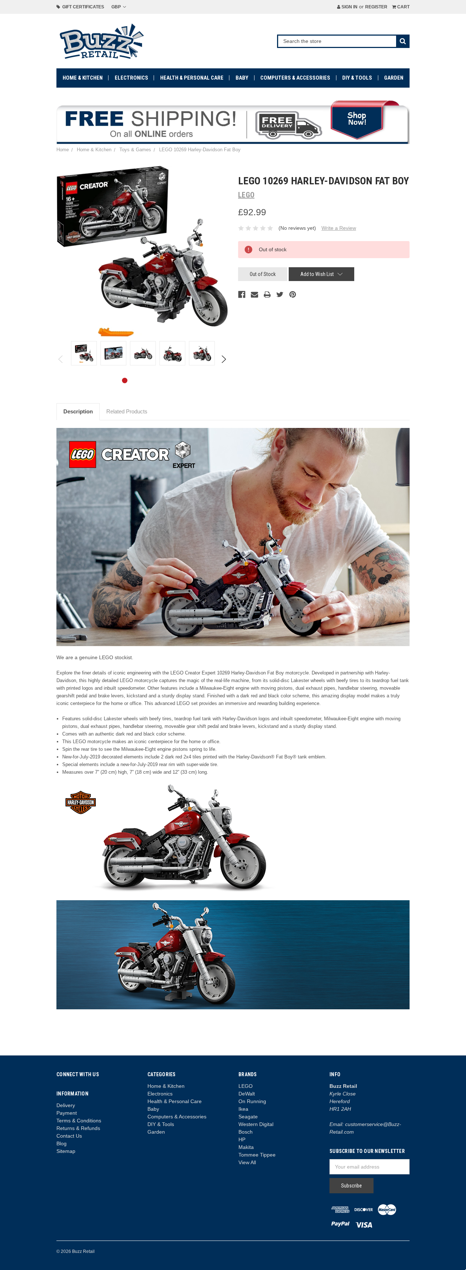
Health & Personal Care (192, 78)
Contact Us (69, 1136)
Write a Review (338, 228)
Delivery (65, 1105)
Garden (393, 78)
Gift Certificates (82, 6)
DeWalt (246, 1094)
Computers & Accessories (295, 78)
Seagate (248, 1116)
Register (376, 6)
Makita (246, 1147)
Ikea (243, 1109)
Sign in (349, 6)
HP (241, 1139)
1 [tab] (124, 380)
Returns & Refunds (78, 1128)
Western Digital (255, 1124)
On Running (252, 1101)
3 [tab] (148, 380)
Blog (61, 1143)
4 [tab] (159, 380)
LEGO (245, 1086)
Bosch (245, 1132)
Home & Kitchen (83, 78)
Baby (242, 78)
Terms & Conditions (78, 1120)
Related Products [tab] (126, 411)
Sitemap (65, 1151)
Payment (66, 1113)
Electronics (131, 78)
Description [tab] (78, 411)
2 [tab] (136, 380)
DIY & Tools (357, 78)
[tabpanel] (84, 353)
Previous (61, 359)
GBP (116, 6)
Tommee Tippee (257, 1155)
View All (247, 1162)
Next (223, 359)
